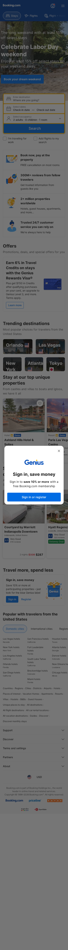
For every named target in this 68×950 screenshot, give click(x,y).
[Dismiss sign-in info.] (59, 451)
